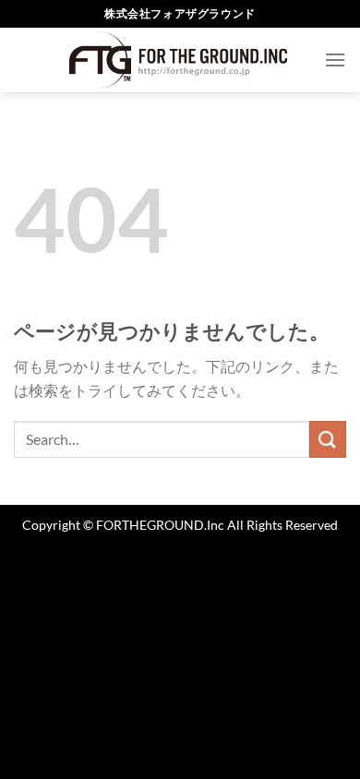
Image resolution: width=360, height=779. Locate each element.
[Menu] (335, 59)
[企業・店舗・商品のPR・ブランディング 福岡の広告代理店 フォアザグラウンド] (180, 60)
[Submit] (327, 439)
